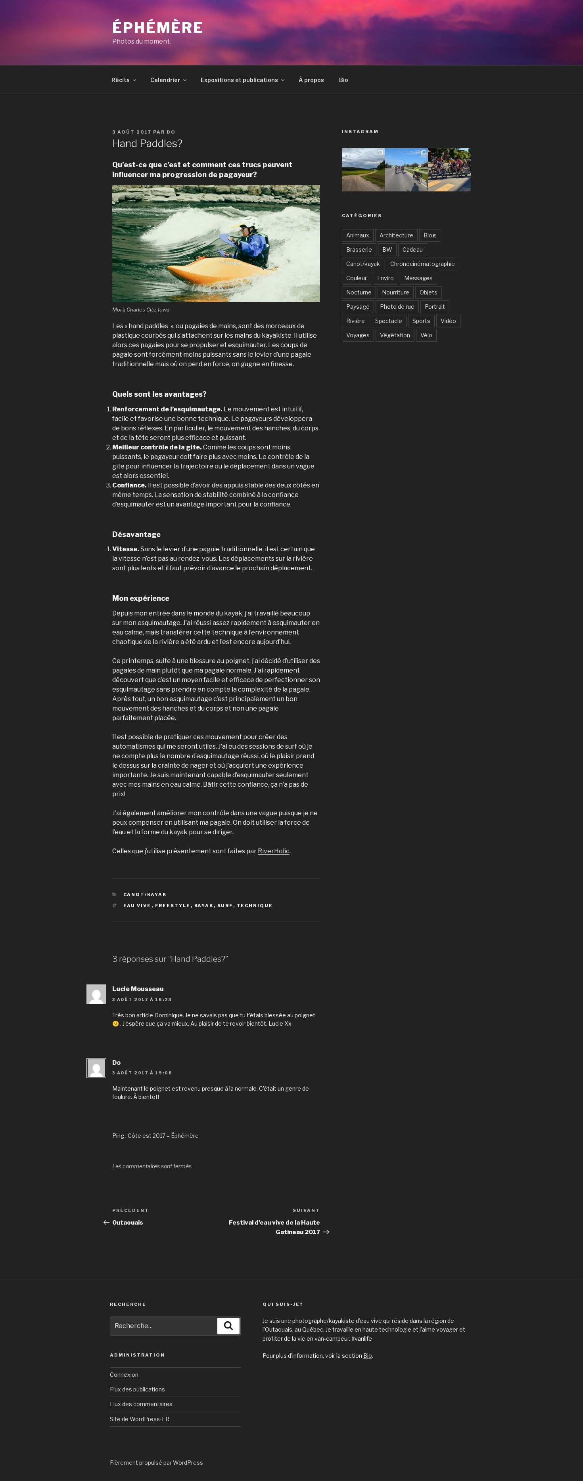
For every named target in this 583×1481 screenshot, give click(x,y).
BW (387, 249)
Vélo (426, 335)
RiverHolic (274, 851)
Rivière (355, 320)
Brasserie (359, 249)
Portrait (435, 306)
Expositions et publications (239, 79)
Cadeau (413, 249)
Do (171, 132)
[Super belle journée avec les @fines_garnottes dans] (363, 169)
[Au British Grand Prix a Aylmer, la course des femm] (449, 169)
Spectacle (388, 320)
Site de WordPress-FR (139, 1419)
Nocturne (359, 292)
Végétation (395, 335)
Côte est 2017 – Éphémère (163, 1135)
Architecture (396, 235)
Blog (430, 235)
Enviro (385, 278)
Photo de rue (397, 306)
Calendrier (165, 79)
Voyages (358, 335)
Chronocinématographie (422, 263)
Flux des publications (137, 1389)
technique (255, 905)
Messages (418, 278)
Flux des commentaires (141, 1404)
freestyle (173, 905)
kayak (204, 905)
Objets (428, 292)
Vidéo (448, 320)
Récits (120, 79)
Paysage (358, 306)
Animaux (357, 235)
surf (225, 905)
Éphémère (158, 27)
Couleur (356, 278)
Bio (343, 79)
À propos (311, 79)
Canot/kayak (145, 894)
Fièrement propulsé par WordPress (156, 1462)
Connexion (124, 1374)
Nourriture (395, 292)
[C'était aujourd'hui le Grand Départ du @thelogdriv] (406, 169)
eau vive (137, 905)
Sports (421, 320)
